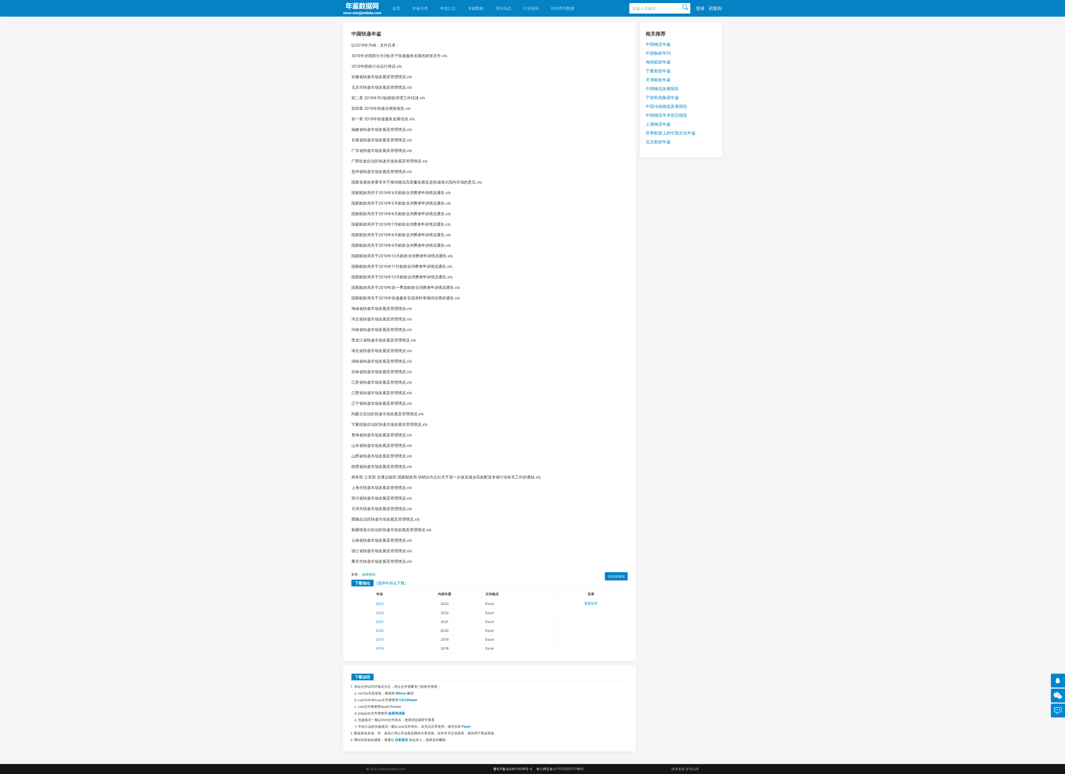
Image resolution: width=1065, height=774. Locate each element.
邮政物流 (369, 574)
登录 (700, 8)
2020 (380, 630)
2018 (380, 648)
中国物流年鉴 (658, 44)
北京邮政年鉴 (658, 141)
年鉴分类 (420, 8)
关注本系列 (616, 576)
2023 (380, 604)
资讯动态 (503, 8)
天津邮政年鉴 (658, 79)
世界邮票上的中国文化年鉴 (671, 133)
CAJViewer (408, 700)
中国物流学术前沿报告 (666, 115)
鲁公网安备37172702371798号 (560, 769)
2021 (380, 622)
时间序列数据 (562, 8)
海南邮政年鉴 (658, 62)
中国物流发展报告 (662, 88)
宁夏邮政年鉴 (658, 70)
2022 (380, 613)
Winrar (400, 693)
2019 (380, 639)
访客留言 (401, 740)
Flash (466, 726)
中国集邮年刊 (658, 53)
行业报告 (531, 8)
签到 (717, 8)
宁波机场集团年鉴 (662, 97)
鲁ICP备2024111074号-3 (512, 769)
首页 (396, 8)
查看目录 (591, 603)
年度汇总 (448, 8)
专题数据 (475, 8)
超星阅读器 (396, 713)
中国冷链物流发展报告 (666, 106)
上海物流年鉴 (658, 124)
